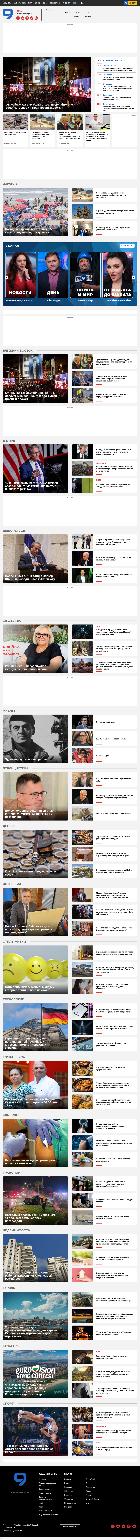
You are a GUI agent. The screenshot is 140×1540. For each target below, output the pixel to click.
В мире (67, 1483)
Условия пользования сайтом (47, 1484)
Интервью (68, 1507)
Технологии (90, 1487)
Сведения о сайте (47, 1474)
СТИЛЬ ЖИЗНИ (41, 3)
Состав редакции (45, 1489)
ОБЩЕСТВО (55, 3)
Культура (68, 1495)
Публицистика (70, 1503)
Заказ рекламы (44, 1493)
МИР (30, 3)
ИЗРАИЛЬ (7, 3)
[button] (75, 3)
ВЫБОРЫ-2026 (20, 3)
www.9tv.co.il (10, 1527)
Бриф (40, 1503)
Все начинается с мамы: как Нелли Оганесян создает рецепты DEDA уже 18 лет (118, 108)
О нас (40, 1507)
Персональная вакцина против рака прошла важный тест (117, 98)
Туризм (89, 1495)
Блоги (88, 1503)
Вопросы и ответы (45, 1511)
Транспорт (90, 1491)
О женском (68, 1499)
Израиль (67, 1479)
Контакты (42, 1479)
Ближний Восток (92, 1499)
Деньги (88, 1483)
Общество (68, 1491)
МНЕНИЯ (66, 3)
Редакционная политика (48, 1515)
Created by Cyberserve (12, 1531)
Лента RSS (90, 1479)
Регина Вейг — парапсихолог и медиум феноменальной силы (118, 78)
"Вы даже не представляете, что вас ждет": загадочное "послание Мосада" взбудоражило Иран (118, 88)
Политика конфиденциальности (47, 1498)
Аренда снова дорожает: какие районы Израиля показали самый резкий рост (118, 69)
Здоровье (68, 1487)
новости (68, 1474)
